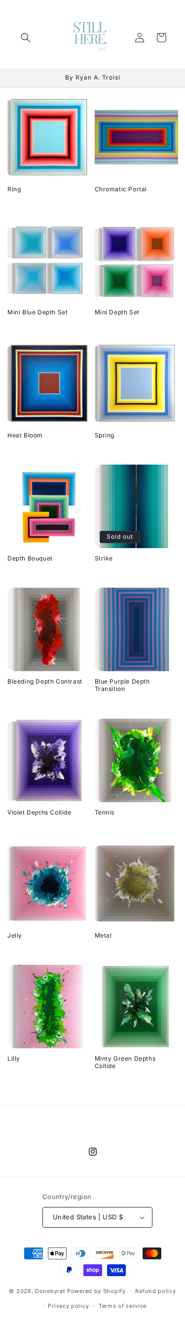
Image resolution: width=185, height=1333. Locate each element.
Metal (103, 935)
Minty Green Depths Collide (125, 1062)
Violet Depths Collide (39, 812)
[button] (26, 37)
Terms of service (123, 1305)
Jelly (14, 935)
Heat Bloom (25, 435)
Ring (14, 189)
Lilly (13, 1058)
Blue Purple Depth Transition (122, 685)
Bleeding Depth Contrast (44, 681)
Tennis (105, 812)
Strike (104, 558)
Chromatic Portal (121, 189)
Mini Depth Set (117, 312)
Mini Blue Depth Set (37, 312)
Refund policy (155, 1291)
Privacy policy (68, 1305)
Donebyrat (50, 1290)
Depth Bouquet (30, 558)
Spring (105, 435)
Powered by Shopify (96, 1290)
